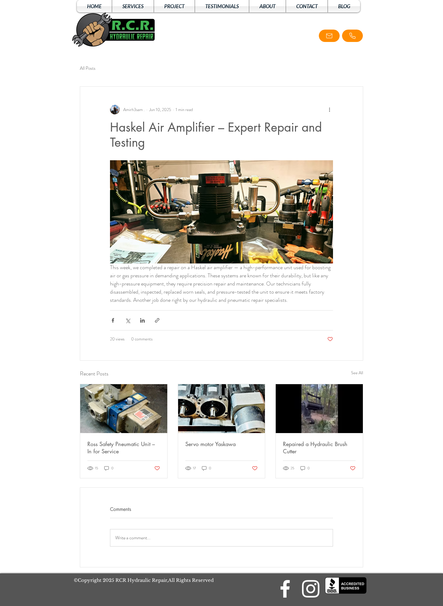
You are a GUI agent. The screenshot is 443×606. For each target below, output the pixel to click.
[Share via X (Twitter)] (127, 320)
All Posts (88, 68)
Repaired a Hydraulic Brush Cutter (315, 447)
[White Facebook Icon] (285, 589)
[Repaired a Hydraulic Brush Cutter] (319, 408)
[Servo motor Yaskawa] (221, 408)
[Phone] (352, 36)
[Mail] (329, 36)
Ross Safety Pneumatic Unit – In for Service (121, 447)
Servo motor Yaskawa (210, 444)
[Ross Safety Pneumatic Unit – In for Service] (123, 408)
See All (357, 373)
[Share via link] (157, 320)
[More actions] (329, 109)
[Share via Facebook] (113, 320)
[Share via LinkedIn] (142, 320)
